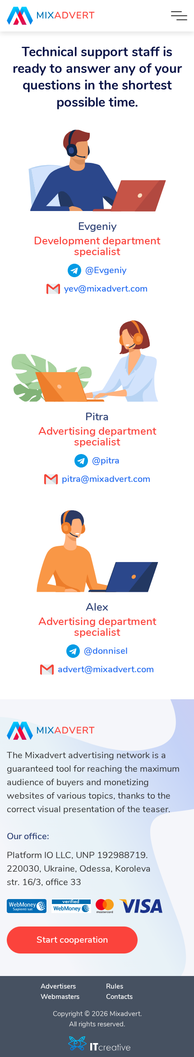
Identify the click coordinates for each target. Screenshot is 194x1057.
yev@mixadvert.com (106, 289)
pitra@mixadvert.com (106, 479)
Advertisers (58, 986)
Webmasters (60, 996)
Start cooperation (72, 940)
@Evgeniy (105, 270)
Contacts (119, 996)
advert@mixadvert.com (106, 669)
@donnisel (106, 651)
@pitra (106, 460)
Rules (114, 986)
